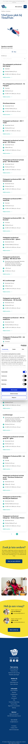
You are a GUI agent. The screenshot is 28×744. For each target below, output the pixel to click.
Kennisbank (14, 698)
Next (17, 534)
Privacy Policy (14, 704)
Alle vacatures (18, 6)
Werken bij (14, 678)
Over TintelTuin (14, 690)
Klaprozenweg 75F (14, 714)
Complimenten (14, 694)
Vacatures (14, 680)
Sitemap (14, 707)
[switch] (25, 376)
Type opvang (14, 667)
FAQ (14, 700)
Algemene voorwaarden (14, 705)
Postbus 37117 (14, 727)
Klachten (14, 692)
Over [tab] (23, 349)
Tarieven (14, 696)
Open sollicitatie (14, 684)
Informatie (14, 688)
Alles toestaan (14, 389)
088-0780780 (14, 720)
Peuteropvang (14, 670)
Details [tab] (14, 349)
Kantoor (14, 712)
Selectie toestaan (14, 393)
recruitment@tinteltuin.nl (19, 613)
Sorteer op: (4, 55)
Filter (15, 51)
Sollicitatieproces (14, 682)
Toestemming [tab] (5, 349)
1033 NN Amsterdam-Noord (14, 716)
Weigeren (14, 397)
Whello (18, 743)
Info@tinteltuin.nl (14, 721)
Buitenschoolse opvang (14, 672)
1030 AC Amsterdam (14, 729)
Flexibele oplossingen (14, 674)
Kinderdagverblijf (14, 668)
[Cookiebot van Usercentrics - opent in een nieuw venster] (21, 346)
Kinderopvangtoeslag (14, 702)
